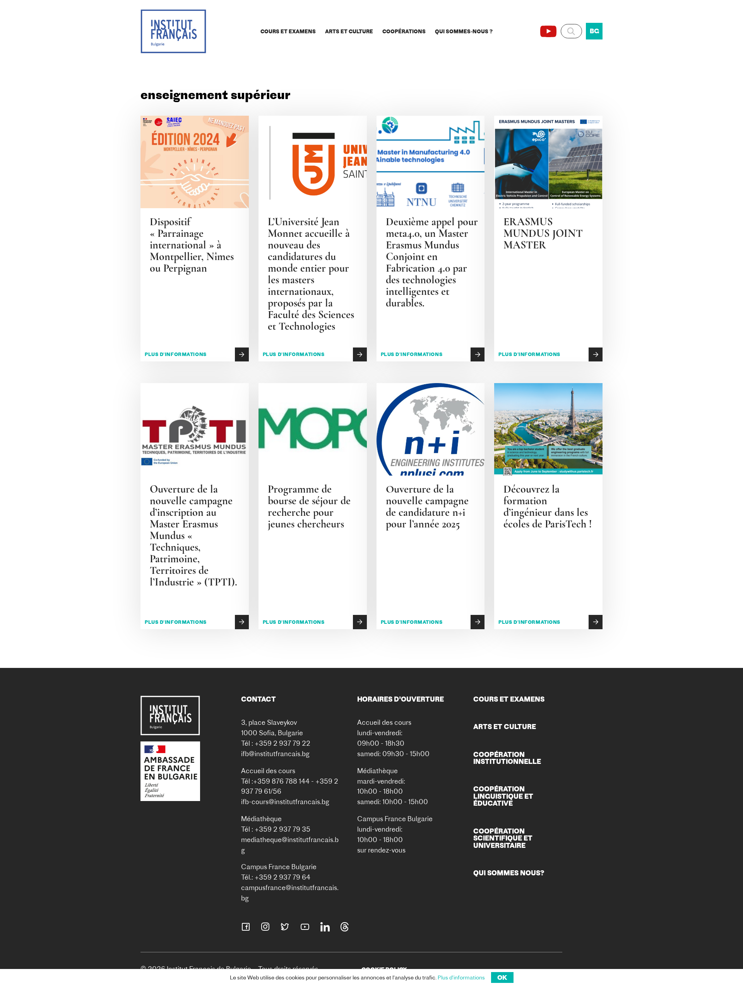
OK (502, 977)
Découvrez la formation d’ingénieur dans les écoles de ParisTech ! (548, 507)
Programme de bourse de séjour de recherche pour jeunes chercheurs (309, 507)
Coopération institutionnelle (507, 757)
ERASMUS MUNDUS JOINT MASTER (543, 233)
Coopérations (404, 31)
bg (594, 31)
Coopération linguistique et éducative (503, 796)
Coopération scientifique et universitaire (502, 838)
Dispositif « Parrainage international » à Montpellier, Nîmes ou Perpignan (192, 245)
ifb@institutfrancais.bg (275, 754)
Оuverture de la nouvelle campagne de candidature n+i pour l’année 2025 (427, 507)
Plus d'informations (176, 354)
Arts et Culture (349, 31)
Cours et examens (288, 31)
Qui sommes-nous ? (464, 31)
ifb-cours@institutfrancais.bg (285, 802)
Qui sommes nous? (508, 873)
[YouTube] (548, 31)
